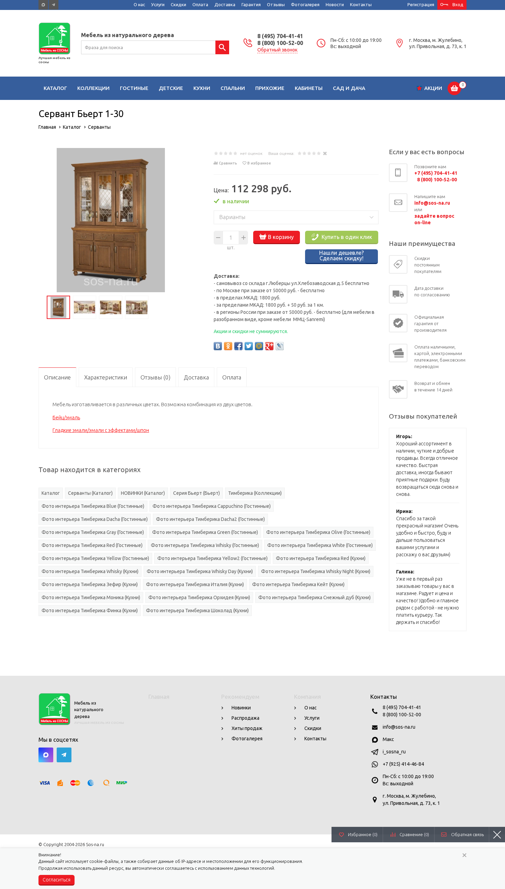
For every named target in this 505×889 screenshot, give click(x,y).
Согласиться (56, 879)
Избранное (363, 834)
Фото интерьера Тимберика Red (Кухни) (321, 558)
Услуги (158, 4)
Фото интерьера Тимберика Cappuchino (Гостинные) (212, 506)
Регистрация (420, 4)
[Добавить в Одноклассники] (228, 346)
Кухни (201, 88)
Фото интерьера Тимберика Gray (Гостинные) (93, 532)
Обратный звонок (277, 50)
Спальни (233, 88)
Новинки (241, 707)
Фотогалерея (305, 4)
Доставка (224, 4)
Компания (307, 696)
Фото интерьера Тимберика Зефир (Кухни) (90, 584)
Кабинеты (309, 88)
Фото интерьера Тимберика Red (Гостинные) (92, 545)
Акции (433, 88)
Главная (158, 696)
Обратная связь (467, 834)
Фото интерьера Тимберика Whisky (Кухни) (90, 571)
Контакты (361, 4)
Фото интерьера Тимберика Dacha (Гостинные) (95, 519)
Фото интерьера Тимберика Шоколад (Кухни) (197, 610)
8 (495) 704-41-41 (280, 36)
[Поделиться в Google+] (269, 346)
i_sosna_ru (394, 751)
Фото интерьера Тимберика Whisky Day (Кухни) (200, 571)
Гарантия (251, 4)
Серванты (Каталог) (90, 493)
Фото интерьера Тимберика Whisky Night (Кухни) (315, 571)
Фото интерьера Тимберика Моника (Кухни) (91, 597)
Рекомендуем (240, 696)
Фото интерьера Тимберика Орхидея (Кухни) (199, 597)
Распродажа (245, 718)
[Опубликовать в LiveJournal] (280, 346)
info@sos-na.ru (399, 727)
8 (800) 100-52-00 (280, 43)
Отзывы (276, 4)
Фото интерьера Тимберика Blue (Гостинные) (93, 506)
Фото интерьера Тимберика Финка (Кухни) (90, 610)
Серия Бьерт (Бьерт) (196, 493)
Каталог (55, 88)
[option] (110, 220)
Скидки (178, 4)
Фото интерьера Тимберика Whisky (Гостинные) (205, 545)
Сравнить (228, 163)
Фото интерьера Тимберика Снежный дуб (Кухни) (314, 597)
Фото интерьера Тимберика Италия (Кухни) (195, 584)
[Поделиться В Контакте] (218, 346)
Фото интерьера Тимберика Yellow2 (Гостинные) (212, 558)
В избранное (259, 163)
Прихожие (269, 88)
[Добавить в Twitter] (249, 346)
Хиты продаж (247, 728)
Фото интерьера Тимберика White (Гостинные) (320, 545)
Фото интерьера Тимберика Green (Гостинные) (205, 532)
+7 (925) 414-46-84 (403, 764)
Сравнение (414, 834)
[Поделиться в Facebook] (238, 346)
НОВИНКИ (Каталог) (143, 493)
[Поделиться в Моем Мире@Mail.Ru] (259, 346)
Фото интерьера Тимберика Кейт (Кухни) (298, 584)
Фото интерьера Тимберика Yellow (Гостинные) (95, 558)
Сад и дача (349, 88)
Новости (335, 4)
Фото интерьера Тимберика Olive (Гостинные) (318, 532)
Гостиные (134, 88)
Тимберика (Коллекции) (255, 493)
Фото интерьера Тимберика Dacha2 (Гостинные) (210, 519)
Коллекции (93, 88)
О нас (139, 4)
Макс (388, 739)
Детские (171, 88)
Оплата (200, 4)
